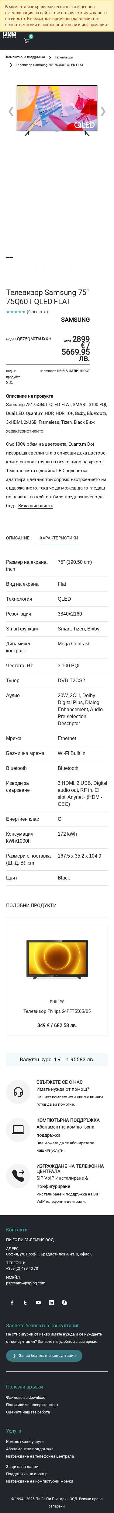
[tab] (17, 538)
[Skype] (64, 1302)
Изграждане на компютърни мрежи (39, 1481)
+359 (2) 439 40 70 (22, 1268)
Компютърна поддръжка (25, 57)
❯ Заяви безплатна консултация (44, 1355)
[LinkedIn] (51, 1302)
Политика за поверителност (32, 1404)
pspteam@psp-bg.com (25, 1283)
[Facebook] (12, 1302)
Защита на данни (22, 1466)
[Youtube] (38, 1302)
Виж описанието (35, 505)
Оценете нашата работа (28, 1412)
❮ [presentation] (11, 110)
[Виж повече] (57, 960)
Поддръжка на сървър (26, 1474)
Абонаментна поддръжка (30, 1449)
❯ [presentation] (103, 110)
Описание (17, 537)
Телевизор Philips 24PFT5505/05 (57, 1011)
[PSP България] (9, 35)
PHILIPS (57, 1001)
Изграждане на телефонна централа (40, 1456)
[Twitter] (25, 1302)
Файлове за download (25, 1397)
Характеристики (59, 537)
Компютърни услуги (25, 1441)
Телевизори (64, 57)
